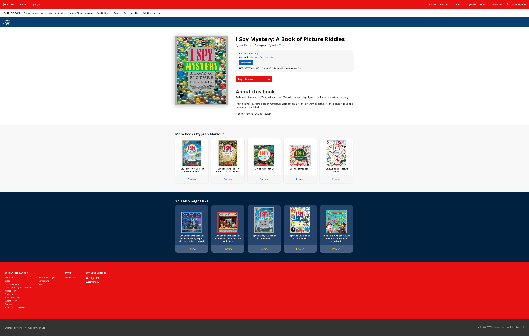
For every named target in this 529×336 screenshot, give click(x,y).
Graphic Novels (103, 13)
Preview (192, 179)
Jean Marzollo (246, 45)
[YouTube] (97, 278)
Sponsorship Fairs (13, 297)
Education (457, 4)
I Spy (256, 53)
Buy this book (246, 79)
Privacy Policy (20, 327)
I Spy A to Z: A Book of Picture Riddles (300, 237)
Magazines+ (471, 4)
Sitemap (8, 327)
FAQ (40, 284)
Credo (7, 281)
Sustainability (11, 300)
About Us (9, 277)
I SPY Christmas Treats (300, 168)
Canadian (89, 13)
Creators (128, 13)
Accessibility (10, 290)
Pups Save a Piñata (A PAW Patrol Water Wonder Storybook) (336, 238)
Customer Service (94, 282)
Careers (8, 304)
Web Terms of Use (36, 327)
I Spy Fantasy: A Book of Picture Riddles (192, 170)
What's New (46, 13)
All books (158, 13)
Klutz (137, 13)
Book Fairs (485, 4)
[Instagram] (87, 278)
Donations (9, 294)
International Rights (46, 277)
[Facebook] (92, 278)
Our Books (431, 4)
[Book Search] (508, 4)
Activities (147, 13)
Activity (270, 57)
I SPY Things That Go (264, 168)
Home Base (70, 277)
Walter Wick (278, 45)
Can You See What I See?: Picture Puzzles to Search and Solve (228, 238)
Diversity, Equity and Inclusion (18, 287)
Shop (36, 4)
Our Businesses (12, 284)
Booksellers (498, 4)
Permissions (43, 281)
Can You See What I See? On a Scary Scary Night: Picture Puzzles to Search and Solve (191, 238)
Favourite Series (258, 57)
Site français (518, 4)
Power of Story (75, 13)
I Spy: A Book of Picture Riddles (336, 170)
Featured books (31, 13)
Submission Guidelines (15, 307)
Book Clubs (445, 4)
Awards (117, 13)
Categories (60, 13)
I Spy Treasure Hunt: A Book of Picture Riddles (228, 170)
